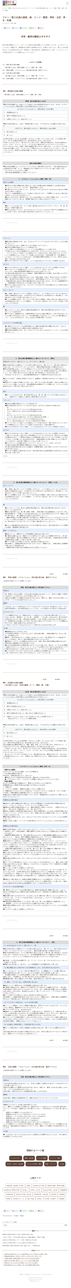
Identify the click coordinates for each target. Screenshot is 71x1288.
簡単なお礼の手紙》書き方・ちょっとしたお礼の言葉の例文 (21, 1260)
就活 (12, 23)
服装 (15, 23)
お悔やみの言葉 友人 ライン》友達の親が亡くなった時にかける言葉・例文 (25, 1254)
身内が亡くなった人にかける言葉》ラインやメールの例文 (21, 1263)
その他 (62, 1164)
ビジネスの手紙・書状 (34, 1164)
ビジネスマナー (6, 23)
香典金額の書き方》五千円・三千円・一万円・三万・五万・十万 (22, 1256)
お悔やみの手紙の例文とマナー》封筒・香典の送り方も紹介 (20, 1240)
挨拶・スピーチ (51, 1164)
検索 (66, 1225)
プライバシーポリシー (47, 1274)
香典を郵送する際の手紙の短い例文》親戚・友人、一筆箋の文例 (21, 1245)
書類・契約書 (29, 1158)
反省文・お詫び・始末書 (15, 1164)
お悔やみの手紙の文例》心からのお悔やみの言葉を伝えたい (20, 1243)
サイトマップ (36, 1274)
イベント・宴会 (55, 1158)
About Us (28, 1274)
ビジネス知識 (41, 1158)
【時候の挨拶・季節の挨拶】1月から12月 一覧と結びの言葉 (21, 1258)
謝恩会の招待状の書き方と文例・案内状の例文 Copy (18, 1234)
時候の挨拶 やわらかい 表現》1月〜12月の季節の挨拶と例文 (21, 1265)
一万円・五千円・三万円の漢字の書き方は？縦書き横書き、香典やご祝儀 (24, 1237)
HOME (21, 1274)
